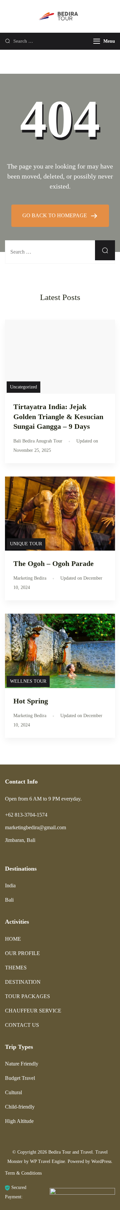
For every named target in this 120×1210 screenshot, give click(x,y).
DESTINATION (23, 982)
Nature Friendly (21, 1064)
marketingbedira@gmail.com (35, 827)
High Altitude (19, 1121)
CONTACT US (22, 1025)
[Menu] (96, 41)
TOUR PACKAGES (27, 996)
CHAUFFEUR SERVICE (33, 1010)
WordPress (101, 1161)
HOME (13, 939)
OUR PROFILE (22, 953)
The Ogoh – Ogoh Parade (53, 563)
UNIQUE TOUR (26, 543)
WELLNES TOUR (28, 681)
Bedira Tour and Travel (70, 1152)
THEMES (16, 967)
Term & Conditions (23, 1173)
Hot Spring (30, 701)
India (10, 885)
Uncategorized (23, 386)
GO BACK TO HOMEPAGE (55, 215)
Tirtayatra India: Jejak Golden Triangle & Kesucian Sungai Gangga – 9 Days (58, 416)
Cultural (13, 1092)
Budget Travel (20, 1078)
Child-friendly (20, 1107)
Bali (9, 900)
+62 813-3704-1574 (26, 815)
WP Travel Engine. (48, 1161)
